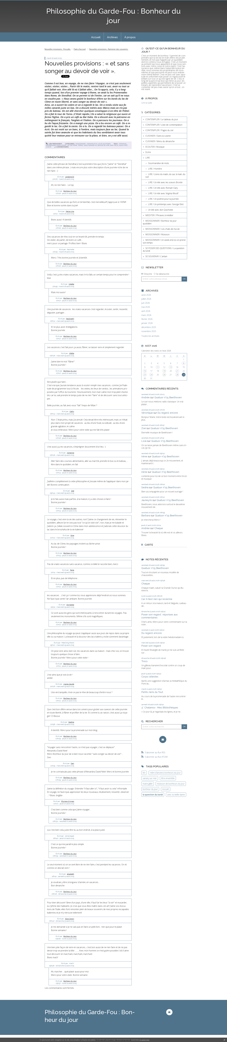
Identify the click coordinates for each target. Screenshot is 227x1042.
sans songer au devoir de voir (96, 145)
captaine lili (69, 177)
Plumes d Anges (67, 801)
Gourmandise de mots (158, 163)
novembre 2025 (148, 331)
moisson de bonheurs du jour (171, 783)
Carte (149, 544)
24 (151, 374)
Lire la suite (146, 102)
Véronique (147, 412)
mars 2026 (146, 315)
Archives (112, 37)
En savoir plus (144, 1040)
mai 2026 (145, 307)
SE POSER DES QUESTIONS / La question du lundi (163, 249)
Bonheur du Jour (70, 191)
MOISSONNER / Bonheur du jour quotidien (93, 144)
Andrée (145, 397)
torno (80, 145)
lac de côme (72, 145)
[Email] (162, 739)
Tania (72, 570)
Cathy (72, 411)
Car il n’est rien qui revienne (156, 599)
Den (72, 763)
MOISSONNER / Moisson (157, 234)
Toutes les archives (150, 336)
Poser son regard (151, 645)
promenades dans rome (56, 145)
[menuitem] (96, 37)
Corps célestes (149, 676)
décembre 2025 (148, 327)
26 (164, 374)
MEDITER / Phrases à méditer (159, 215)
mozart (165, 789)
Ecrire (148, 152)
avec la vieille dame (176, 794)
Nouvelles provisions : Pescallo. (58, 49)
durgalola (70, 605)
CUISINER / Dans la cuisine (158, 135)
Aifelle (71, 353)
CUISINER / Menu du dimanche (160, 141)
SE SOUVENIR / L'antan (156, 256)
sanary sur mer (150, 778)
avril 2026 (145, 311)
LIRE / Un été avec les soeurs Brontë (165, 182)
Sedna (144, 487)
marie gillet (148, 783)
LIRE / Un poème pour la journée (163, 198)
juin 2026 (145, 303)
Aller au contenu (9, 2)
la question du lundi (153, 794)
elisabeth (70, 874)
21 (177, 371)
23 (145, 374)
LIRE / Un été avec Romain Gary (163, 187)
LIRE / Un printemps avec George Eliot (166, 204)
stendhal (123, 144)
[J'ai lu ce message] (224, 1040)
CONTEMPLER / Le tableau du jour (161, 119)
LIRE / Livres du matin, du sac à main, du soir (165, 175)
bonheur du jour (150, 789)
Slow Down (69, 919)
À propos (130, 37)
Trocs (144, 661)
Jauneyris (146, 500)
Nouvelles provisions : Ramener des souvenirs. (108, 49)
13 (171, 367)
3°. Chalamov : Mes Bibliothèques (159, 707)
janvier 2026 (147, 323)
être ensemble (168, 778)
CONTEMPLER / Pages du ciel (159, 130)
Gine (72, 535)
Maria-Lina (70, 211)
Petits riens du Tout (152, 692)
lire (144, 772)
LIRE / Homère (155, 168)
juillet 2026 (146, 299)
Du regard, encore (168, 412)
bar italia (114, 145)
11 (158, 367)
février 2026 (147, 319)
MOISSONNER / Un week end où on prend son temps (164, 241)
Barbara (145, 515)
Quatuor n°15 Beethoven (168, 397)
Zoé (72, 491)
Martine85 (70, 319)
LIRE (147, 157)
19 (164, 371)
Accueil (95, 37)
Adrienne (70, 453)
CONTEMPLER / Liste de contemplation (163, 124)
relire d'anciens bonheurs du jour (165, 772)
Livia (143, 441)
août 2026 (146, 295)
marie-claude (68, 684)
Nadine (71, 722)
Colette (71, 284)
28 (177, 374)
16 (145, 371)
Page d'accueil (80, 49)
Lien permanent (55, 144)
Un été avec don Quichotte (160, 209)
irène (144, 456)
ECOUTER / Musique (154, 146)
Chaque (158, 528)
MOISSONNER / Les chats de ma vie (162, 228)
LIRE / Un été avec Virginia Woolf (163, 193)
